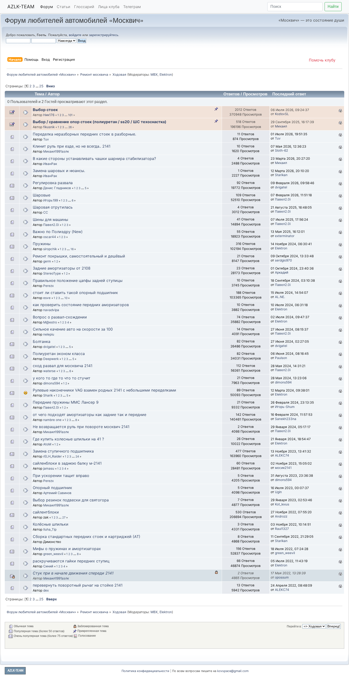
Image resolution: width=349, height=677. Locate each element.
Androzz (281, 516)
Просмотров (255, 94)
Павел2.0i (283, 199)
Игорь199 (50, 200)
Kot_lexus (282, 504)
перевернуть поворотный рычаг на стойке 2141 (78, 585)
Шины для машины (50, 219)
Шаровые (41, 195)
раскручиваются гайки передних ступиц (71, 561)
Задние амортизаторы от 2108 (61, 268)
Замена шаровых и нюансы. (59, 170)
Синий (48, 566)
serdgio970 (283, 260)
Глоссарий (84, 6)
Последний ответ (289, 94)
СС (45, 212)
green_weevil (53, 554)
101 (70, 115)
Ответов (231, 94)
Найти (333, 7)
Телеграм (132, 6)
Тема (39, 94)
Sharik (48, 395)
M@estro (50, 322)
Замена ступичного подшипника (63, 451)
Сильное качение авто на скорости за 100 (73, 329)
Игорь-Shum (285, 407)
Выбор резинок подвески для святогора (71, 500)
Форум (46, 6)
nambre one (52, 420)
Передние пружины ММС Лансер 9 (66, 402)
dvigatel (281, 187)
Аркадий (281, 272)
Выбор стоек (45, 109)
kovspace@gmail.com (233, 671)
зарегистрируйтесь (103, 35)
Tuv (46, 139)
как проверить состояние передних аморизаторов (81, 304)
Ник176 (48, 115)
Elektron (166, 74)
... (37, 86)
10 (65, 298)
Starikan (281, 175)
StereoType (52, 273)
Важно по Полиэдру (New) (58, 231)
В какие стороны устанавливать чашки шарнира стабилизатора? (94, 158)
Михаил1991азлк (56, 151)
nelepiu (48, 334)
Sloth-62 (281, 150)
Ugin (278, 492)
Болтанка (41, 341)
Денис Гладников (57, 188)
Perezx (48, 286)
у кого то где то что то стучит (61, 378)
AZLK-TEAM (20, 6)
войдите (75, 35)
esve (47, 298)
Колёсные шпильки (50, 524)
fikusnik (49, 127)
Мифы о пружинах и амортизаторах (67, 548)
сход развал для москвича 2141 (62, 365)
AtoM (47, 444)
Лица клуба (108, 6)
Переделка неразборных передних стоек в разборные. (84, 134)
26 (70, 127)
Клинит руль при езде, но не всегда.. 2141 (71, 146)
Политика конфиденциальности (145, 671)
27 (64, 517)
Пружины (42, 243)
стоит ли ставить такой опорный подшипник (75, 292)
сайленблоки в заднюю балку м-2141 (67, 463)
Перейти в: (294, 626)
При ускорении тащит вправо (61, 475)
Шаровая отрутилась (53, 207)
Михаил (281, 126)
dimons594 (51, 383)
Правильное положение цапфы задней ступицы (78, 280)
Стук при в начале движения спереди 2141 (73, 573)
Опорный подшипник (52, 487)
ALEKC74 (282, 455)
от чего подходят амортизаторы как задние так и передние (89, 414)
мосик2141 (283, 468)
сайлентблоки (46, 512)
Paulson (281, 358)
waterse (49, 371)
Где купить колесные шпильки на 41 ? (68, 439)
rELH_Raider (52, 456)
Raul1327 (282, 529)
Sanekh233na (285, 419)
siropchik (50, 249)
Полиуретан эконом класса (59, 353)
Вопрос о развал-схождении (60, 317)
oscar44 (49, 237)
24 (77, 456)
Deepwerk (51, 359)
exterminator (284, 236)
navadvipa (51, 310)
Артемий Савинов (57, 493)
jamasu (48, 468)
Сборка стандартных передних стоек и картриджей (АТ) (86, 536)
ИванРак (50, 164)
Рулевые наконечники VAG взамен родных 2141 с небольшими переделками (104, 390)
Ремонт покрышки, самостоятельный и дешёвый (79, 256)
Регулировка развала (53, 182)
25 (41, 86)
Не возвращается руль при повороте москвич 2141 (81, 426)
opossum (282, 577)
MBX (154, 74)
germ (47, 261)
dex (46, 590)
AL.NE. (280, 297)
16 (72, 249)
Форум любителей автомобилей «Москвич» (74, 20)
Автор (54, 94)
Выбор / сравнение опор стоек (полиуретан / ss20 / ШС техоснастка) (99, 121)
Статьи (63, 6)
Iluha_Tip (50, 529)
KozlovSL (282, 114)
